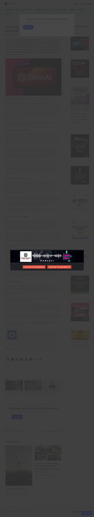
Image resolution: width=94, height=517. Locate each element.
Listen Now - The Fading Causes (34, 267)
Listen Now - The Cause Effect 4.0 (59, 267)
